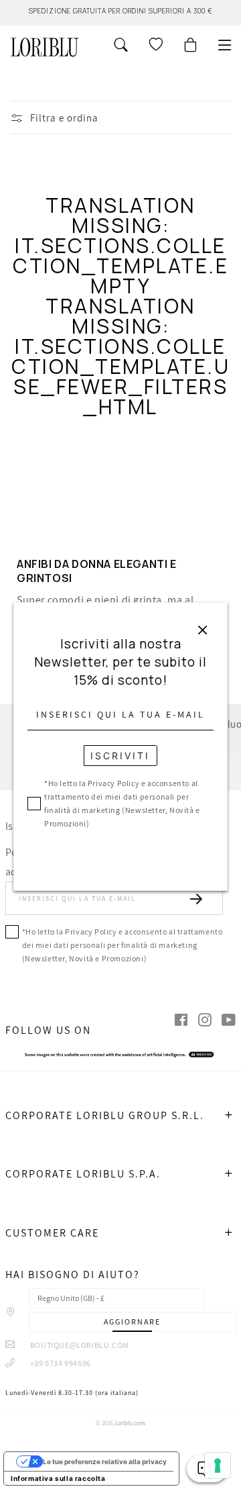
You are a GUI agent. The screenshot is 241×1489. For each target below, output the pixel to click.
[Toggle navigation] (225, 45)
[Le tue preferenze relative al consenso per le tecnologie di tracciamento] (217, 1465)
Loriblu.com (130, 1423)
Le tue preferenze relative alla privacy (105, 1461)
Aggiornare (132, 1321)
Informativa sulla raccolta (58, 1478)
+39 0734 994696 (59, 1363)
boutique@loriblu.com (78, 1345)
